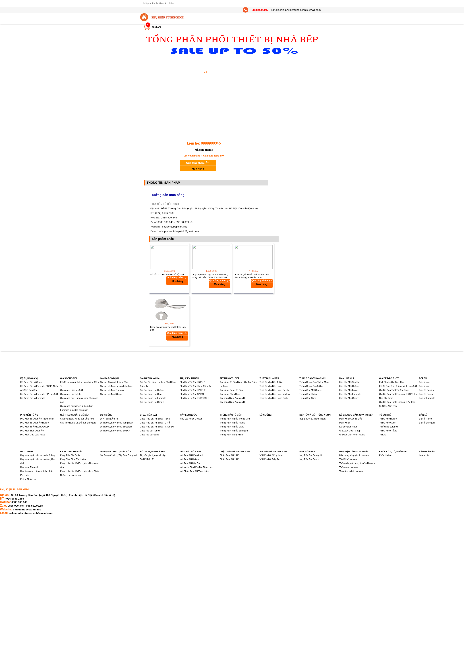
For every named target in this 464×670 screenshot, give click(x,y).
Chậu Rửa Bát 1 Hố (229, 459)
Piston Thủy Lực (28, 479)
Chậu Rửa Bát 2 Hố (229, 455)
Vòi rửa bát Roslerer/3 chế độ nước (167, 274)
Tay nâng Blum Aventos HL (233, 402)
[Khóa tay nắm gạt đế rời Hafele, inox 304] (169, 309)
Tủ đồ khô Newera (348, 459)
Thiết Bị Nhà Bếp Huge (271, 386)
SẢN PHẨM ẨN (427, 451)
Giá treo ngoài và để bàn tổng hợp (77, 419)
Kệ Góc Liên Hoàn (348, 426)
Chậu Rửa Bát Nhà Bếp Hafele (155, 419)
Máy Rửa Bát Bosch (309, 459)
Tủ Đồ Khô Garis (387, 422)
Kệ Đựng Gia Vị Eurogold (32, 398)
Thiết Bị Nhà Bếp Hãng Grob (274, 398)
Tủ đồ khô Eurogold (389, 426)
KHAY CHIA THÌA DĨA (71, 451)
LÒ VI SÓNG (106, 415)
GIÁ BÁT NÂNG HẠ (150, 378)
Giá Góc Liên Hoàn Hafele (352, 434)
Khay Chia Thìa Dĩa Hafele (73, 459)
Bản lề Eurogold (427, 422)
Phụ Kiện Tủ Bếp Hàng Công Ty (195, 386)
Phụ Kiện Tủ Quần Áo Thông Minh (37, 419)
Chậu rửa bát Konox (150, 430)
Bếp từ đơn (424, 382)
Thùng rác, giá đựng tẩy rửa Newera (357, 463)
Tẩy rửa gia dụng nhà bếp (152, 455)
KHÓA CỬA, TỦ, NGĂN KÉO (393, 451)
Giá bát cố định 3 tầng (111, 394)
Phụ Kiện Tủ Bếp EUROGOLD (195, 398)
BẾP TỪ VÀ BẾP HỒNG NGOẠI (315, 415)
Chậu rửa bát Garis (149, 434)
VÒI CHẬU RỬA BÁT (190, 451)
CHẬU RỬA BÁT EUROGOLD (235, 451)
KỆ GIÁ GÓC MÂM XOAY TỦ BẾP (356, 415)
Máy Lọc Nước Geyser (191, 419)
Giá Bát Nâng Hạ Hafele (152, 390)
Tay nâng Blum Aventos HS (233, 398)
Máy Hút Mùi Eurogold (350, 394)
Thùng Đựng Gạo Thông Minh (314, 382)
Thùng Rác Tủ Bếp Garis (232, 426)
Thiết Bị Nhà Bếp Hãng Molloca (275, 394)
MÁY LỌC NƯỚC (188, 415)
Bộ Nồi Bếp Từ (147, 459)
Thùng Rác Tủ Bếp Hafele (232, 422)
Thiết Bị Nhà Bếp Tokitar (271, 382)
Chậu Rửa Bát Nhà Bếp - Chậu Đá (157, 426)
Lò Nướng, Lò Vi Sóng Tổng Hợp (116, 422)
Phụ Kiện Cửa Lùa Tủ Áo (32, 434)
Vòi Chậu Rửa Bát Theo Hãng (194, 471)
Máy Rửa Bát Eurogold (310, 455)
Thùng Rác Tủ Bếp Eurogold (234, 430)
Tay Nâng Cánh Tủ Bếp (231, 390)
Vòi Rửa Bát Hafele (189, 459)
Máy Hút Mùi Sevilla (349, 382)
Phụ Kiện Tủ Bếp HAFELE (193, 390)
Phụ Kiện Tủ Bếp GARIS (192, 394)
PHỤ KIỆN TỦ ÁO (29, 415)
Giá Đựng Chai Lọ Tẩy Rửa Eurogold (118, 455)
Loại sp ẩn (424, 455)
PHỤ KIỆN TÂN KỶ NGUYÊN (353, 451)
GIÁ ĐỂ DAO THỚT (389, 378)
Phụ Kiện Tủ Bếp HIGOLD (192, 382)
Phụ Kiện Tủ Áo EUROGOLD (34, 426)
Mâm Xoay (344, 422)
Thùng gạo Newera (348, 467)
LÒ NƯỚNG (266, 415)
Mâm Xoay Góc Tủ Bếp (350, 419)
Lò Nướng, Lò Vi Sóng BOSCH (115, 430)
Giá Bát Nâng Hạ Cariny (152, 402)
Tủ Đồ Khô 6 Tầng (388, 430)
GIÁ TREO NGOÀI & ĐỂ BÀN (74, 415)
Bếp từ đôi (424, 386)
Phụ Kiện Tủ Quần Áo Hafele (34, 422)
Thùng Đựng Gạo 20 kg (311, 386)
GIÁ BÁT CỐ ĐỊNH (109, 378)
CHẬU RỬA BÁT (148, 415)
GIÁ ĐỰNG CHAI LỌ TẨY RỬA (115, 451)
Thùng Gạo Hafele (308, 394)
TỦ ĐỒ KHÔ (385, 415)
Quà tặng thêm (198, 165)
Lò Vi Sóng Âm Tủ (109, 419)
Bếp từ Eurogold (427, 398)
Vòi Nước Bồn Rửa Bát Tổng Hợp (196, 467)
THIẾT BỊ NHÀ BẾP (269, 378)
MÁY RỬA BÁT (307, 451)
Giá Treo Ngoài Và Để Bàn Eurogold (78, 422)
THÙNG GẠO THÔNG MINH (313, 378)
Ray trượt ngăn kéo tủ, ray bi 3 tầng (37, 455)
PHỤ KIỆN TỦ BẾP (189, 378)
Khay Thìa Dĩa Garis (70, 455)
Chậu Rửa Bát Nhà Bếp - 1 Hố (155, 422)
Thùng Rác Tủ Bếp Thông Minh (235, 419)
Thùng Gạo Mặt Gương (310, 390)
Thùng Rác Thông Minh (231, 434)
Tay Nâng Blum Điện (230, 394)
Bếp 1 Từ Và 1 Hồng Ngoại (312, 419)
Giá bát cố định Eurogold (112, 390)
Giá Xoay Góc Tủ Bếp (350, 430)
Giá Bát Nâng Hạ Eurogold (153, 398)
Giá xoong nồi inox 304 (71, 390)
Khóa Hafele (385, 455)
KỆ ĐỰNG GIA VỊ (29, 378)
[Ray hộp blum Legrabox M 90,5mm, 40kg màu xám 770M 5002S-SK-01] (211, 257)
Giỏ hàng (156, 27)
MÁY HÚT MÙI (346, 378)
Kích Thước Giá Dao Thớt (391, 382)
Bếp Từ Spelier (426, 390)
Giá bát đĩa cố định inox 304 (114, 382)
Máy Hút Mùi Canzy (349, 398)
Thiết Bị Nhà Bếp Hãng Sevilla (274, 390)
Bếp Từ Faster (426, 394)
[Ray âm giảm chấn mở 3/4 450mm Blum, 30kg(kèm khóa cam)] (254, 257)
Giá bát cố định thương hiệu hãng (116, 386)
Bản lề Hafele (425, 419)
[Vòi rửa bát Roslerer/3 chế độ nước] (169, 257)
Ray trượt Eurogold (29, 467)
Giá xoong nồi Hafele (70, 394)
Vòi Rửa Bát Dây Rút (190, 463)
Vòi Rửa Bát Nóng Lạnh (191, 455)
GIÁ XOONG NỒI (68, 378)
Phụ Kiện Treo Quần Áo (32, 430)
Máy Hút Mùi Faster (348, 390)
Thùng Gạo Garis (307, 398)
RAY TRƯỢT (26, 451)
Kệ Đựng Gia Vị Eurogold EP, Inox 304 (39, 394)
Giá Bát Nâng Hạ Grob (151, 394)
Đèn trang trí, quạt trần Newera (354, 455)
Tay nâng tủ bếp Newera (351, 471)
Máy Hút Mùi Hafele (349, 386)
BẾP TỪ (423, 378)
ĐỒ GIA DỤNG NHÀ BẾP (152, 451)
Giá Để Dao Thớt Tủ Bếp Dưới (394, 390)
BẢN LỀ (423, 415)
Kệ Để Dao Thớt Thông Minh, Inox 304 (398, 386)
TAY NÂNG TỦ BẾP (229, 378)
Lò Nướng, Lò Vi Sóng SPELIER (116, 426)
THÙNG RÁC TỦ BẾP (230, 415)
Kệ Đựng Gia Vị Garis (31, 382)
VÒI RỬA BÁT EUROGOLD (273, 451)
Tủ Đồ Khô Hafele (388, 419)
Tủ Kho (382, 434)
